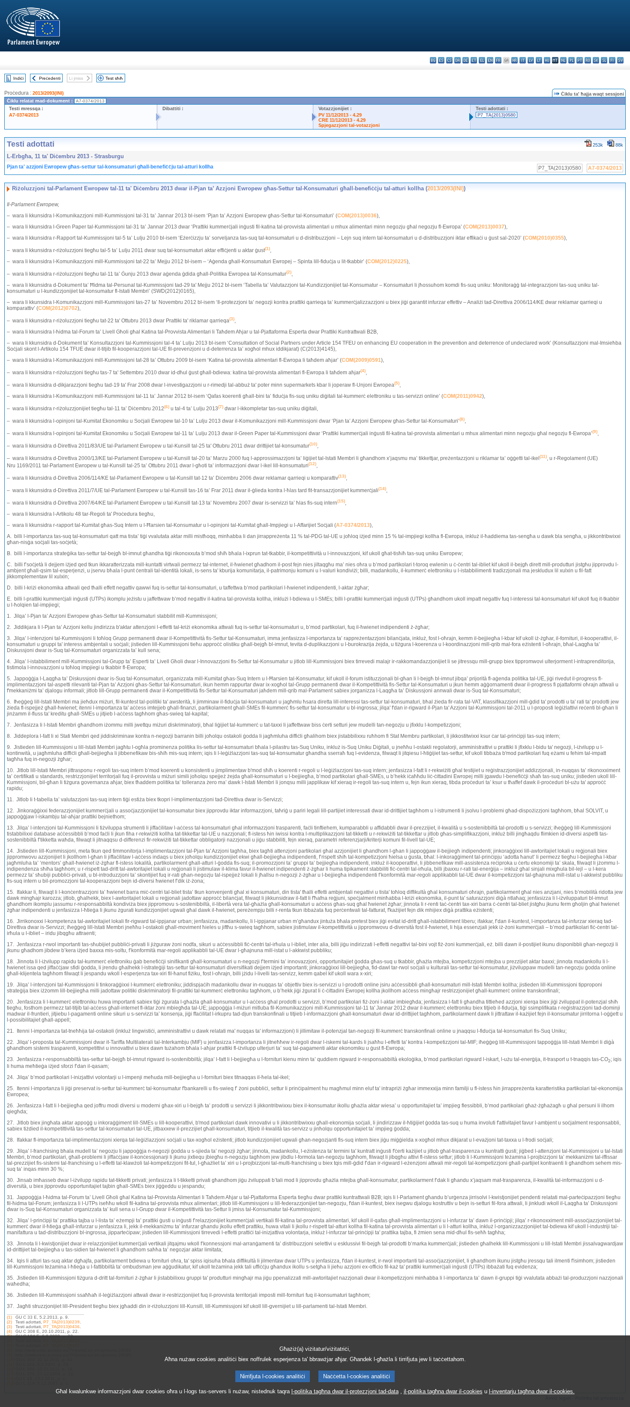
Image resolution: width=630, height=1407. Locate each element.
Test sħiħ (114, 78)
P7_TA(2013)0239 (61, 1322)
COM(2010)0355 (544, 238)
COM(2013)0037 (484, 227)
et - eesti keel (474, 60)
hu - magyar (547, 60)
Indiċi (18, 78)
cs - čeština (449, 60)
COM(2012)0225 (387, 262)
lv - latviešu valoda (531, 60)
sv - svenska (620, 60)
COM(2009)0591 (361, 360)
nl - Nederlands (563, 60)
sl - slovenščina (604, 60)
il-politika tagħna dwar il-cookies (443, 1391)
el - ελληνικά (482, 60)
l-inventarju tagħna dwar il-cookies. (532, 1391)
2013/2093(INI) (48, 93)
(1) (9, 1317)
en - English (490, 60)
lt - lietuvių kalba (539, 60)
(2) (9, 1322)
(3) (9, 1326)
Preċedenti (49, 78)
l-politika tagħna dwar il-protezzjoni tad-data (345, 1391)
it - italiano (522, 60)
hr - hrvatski (514, 60)
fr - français (498, 60)
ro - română (588, 60)
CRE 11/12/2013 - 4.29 (342, 120)
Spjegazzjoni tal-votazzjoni (349, 125)
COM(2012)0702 (58, 308)
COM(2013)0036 (357, 216)
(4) (9, 1331)
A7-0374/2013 (24, 114)
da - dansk (457, 60)
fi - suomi (612, 60)
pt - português (579, 60)
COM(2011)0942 (462, 396)
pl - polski (571, 60)
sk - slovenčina (596, 60)
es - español (441, 60)
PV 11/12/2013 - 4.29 (340, 114)
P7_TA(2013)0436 (61, 1326)
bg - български (433, 60)
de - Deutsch (465, 60)
